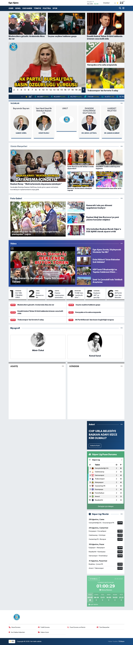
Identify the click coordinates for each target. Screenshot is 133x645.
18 (72, 90)
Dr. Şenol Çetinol (89, 133)
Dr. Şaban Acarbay (111, 133)
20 (80, 90)
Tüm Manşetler (104, 627)
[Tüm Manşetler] (122, 146)
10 (43, 90)
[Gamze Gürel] (21, 123)
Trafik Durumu (45, 627)
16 (65, 90)
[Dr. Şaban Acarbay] (112, 123)
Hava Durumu (15, 627)
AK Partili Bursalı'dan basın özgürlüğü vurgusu (94, 320)
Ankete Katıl (95, 446)
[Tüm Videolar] (122, 244)
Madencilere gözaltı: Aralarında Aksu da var (35, 305)
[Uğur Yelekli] (44, 123)
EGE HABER (27, 8)
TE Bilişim (121, 641)
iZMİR (11, 8)
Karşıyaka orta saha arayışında (88, 312)
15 (61, 90)
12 (51, 90)
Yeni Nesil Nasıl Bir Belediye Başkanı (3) (44, 110)
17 (69, 90)
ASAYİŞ (57, 290)
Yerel (38, 290)
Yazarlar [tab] (14, 103)
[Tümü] (122, 328)
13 (54, 90)
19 (76, 90)
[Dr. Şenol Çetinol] (89, 123)
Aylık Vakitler (94, 604)
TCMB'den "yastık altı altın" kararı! (79, 295)
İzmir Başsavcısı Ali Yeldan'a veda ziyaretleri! (40, 295)
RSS (12, 641)
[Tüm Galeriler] (122, 198)
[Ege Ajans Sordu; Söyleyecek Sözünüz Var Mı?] (84, 251)
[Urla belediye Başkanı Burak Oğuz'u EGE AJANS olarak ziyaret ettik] (76, 230)
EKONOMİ (78, 290)
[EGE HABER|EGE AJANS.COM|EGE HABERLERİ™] (16, 617)
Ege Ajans (13, 3)
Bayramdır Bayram (21, 108)
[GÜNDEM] (122, 366)
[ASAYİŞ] (63, 366)
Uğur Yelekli (44, 133)
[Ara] (120, 8)
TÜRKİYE (37, 8)
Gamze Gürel (21, 133)
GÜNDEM (18, 290)
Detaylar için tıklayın (105, 506)
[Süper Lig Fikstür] (122, 514)
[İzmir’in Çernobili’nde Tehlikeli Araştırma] (84, 281)
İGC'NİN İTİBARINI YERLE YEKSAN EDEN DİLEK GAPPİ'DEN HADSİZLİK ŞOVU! (19, 295)
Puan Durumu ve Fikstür (77, 627)
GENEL (18, 8)
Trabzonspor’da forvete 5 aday (30, 320)
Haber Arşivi (45, 632)
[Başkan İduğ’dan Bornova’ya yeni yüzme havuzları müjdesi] (76, 218)
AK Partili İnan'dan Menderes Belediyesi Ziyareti (119, 295)
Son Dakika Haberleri (18, 632)
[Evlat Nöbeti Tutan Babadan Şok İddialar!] (84, 261)
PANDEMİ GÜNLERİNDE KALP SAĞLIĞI (89, 110)
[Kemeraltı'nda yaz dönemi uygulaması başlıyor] (76, 206)
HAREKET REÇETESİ (111, 109)
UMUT (66, 108)
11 (47, 90)
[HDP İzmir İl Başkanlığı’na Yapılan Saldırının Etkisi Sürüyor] (84, 271)
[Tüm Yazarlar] (122, 103)
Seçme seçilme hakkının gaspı (88, 305)
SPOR (55, 8)
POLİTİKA (47, 8)
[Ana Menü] (123, 8)
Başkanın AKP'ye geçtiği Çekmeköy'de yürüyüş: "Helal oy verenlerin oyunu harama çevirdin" (99, 295)
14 (58, 90)
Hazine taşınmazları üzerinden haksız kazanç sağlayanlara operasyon (60, 295)
